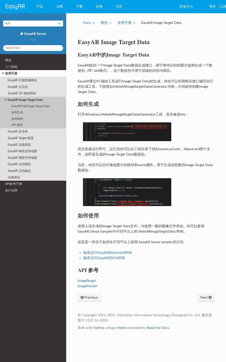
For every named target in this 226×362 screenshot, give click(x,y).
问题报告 (14, 177)
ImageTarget (87, 280)
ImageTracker (88, 286)
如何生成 (17, 112)
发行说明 (11, 190)
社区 (119, 6)
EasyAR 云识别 (18, 87)
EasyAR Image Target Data (25, 100)
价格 (99, 6)
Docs (87, 23)
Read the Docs (158, 328)
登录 (212, 6)
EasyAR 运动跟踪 (19, 164)
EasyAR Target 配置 (21, 138)
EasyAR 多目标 (18, 131)
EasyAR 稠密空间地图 (22, 157)
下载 (79, 6)
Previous (91, 297)
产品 (39, 6)
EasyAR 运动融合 (19, 170)
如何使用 (17, 119)
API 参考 (17, 125)
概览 (8, 60)
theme (122, 328)
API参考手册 (13, 184)
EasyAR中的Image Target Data (30, 106)
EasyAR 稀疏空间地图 (22, 151)
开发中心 (186, 6)
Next (204, 297)
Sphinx (99, 328)
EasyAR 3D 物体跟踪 (22, 93)
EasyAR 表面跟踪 (19, 144)
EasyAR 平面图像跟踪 (22, 80)
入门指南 (11, 66)
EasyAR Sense (34, 34)
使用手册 (11, 73)
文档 (59, 6)
